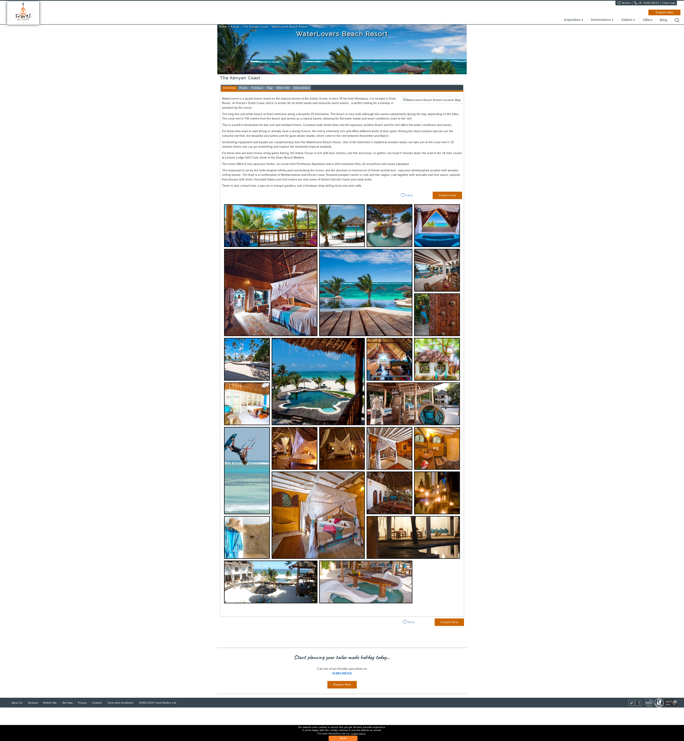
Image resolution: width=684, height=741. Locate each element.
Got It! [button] (343, 738)
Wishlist (626, 3)
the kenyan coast (255, 26)
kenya (235, 26)
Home (223, 26)
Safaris (627, 20)
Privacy (82, 702)
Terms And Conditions (120, 702)
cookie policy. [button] (358, 733)
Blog (663, 20)
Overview (229, 87)
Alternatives (301, 87)
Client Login (668, 3)
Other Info (283, 87)
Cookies (97, 702)
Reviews (33, 702)
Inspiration (572, 20)
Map (270, 87)
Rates (243, 87)
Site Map (67, 702)
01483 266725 (651, 3)
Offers (648, 20)
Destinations (601, 20)
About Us (17, 702)
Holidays (257, 87)
